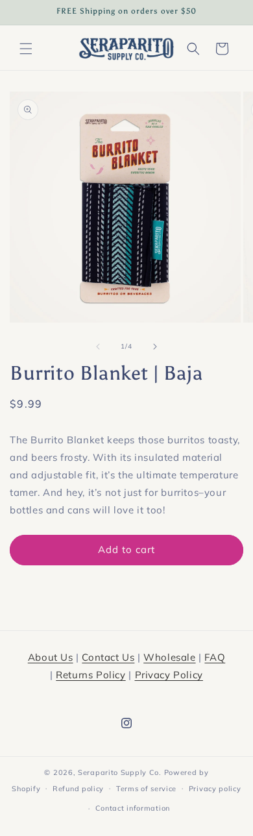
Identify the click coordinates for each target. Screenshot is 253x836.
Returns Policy (90, 675)
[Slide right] (155, 346)
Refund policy (78, 788)
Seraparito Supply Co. (120, 772)
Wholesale (169, 657)
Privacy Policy (169, 675)
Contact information (132, 808)
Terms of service (146, 788)
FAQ (214, 657)
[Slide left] (98, 346)
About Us (50, 657)
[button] (26, 48)
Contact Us (108, 657)
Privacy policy (215, 788)
